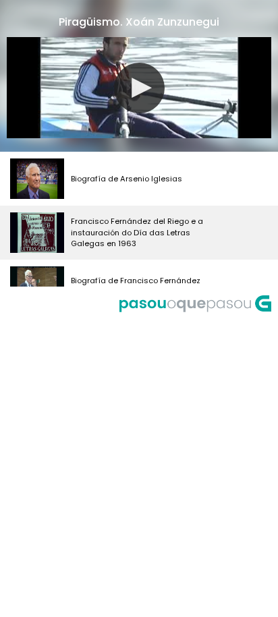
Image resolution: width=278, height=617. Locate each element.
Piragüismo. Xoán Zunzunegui (139, 22)
